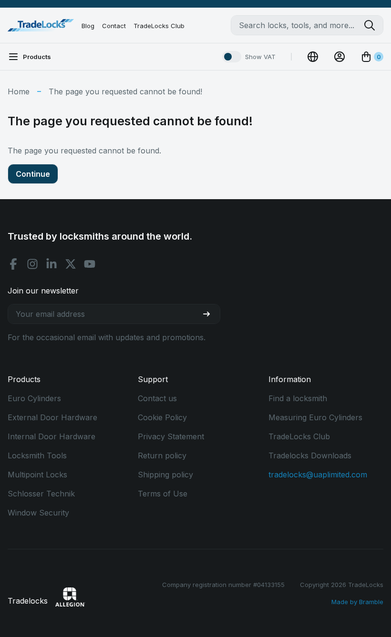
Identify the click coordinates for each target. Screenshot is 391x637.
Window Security (38, 512)
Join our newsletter (43, 290)
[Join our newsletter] (210, 314)
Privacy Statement (171, 436)
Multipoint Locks (37, 474)
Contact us (157, 398)
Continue (33, 174)
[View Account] (339, 56)
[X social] (70, 264)
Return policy (162, 455)
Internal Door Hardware (51, 436)
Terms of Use (162, 493)
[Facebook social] (13, 264)
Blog (88, 26)
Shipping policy (165, 474)
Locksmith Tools (37, 455)
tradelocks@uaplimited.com (317, 474)
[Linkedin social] (51, 264)
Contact (114, 26)
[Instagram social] (32, 264)
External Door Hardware (52, 417)
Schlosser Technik (41, 493)
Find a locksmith (297, 398)
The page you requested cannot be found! (125, 91)
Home (19, 91)
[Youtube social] (89, 264)
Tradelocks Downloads (309, 455)
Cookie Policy (162, 417)
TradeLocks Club (159, 26)
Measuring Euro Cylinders (315, 417)
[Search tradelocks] (373, 25)
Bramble (371, 602)
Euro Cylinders (34, 398)
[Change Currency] (313, 56)
